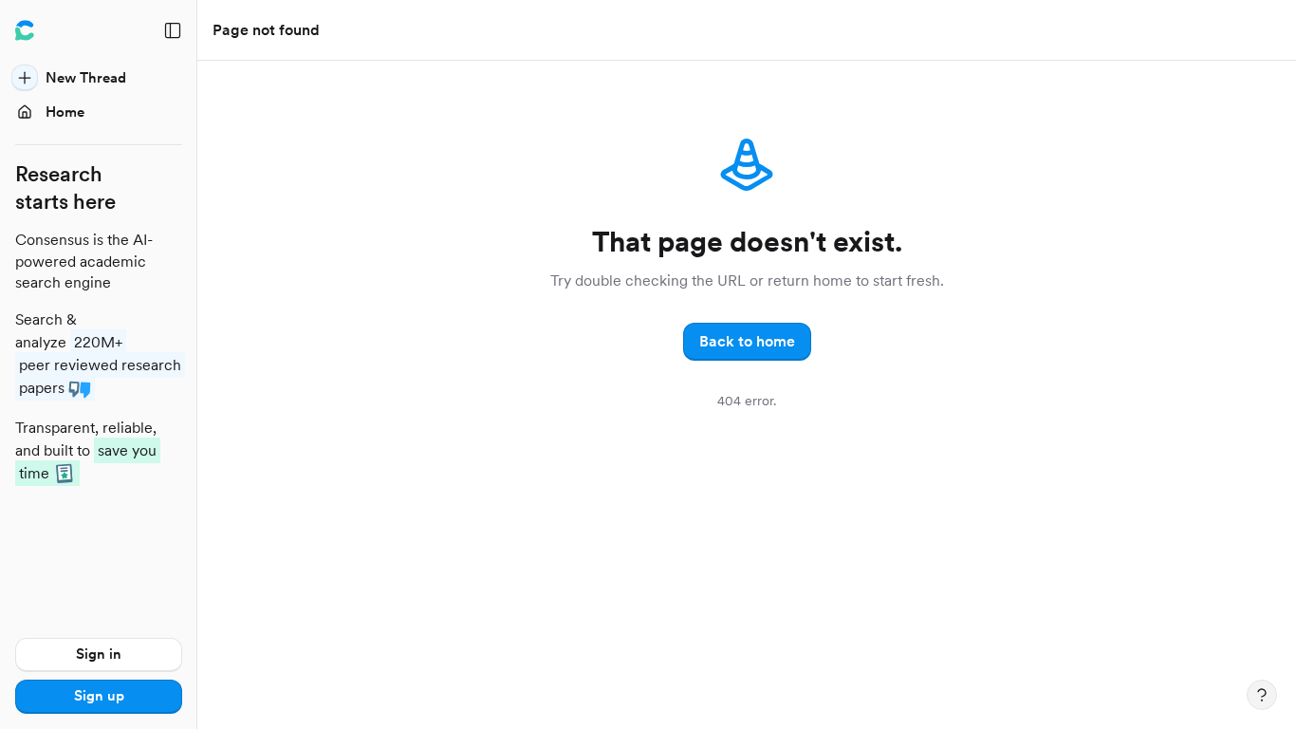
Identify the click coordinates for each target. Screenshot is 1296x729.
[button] (747, 342)
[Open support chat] (1262, 695)
